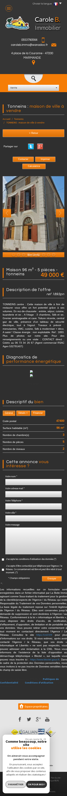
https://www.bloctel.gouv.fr (44, 659)
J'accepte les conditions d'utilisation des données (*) (31, 559)
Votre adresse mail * (14, 488)
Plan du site (55, 778)
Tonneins (19, 119)
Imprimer (45, 159)
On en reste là (33, 739)
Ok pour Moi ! (36, 784)
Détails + (23, 413)
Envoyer (52, 578)
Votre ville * (10, 512)
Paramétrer (15, 784)
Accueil (6, 119)
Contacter (23, 159)
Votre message (12, 524)
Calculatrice (34, 166)
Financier (38, 413)
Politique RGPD (53, 780)
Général (9, 413)
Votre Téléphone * (14, 500)
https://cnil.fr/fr (44, 634)
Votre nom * (11, 476)
